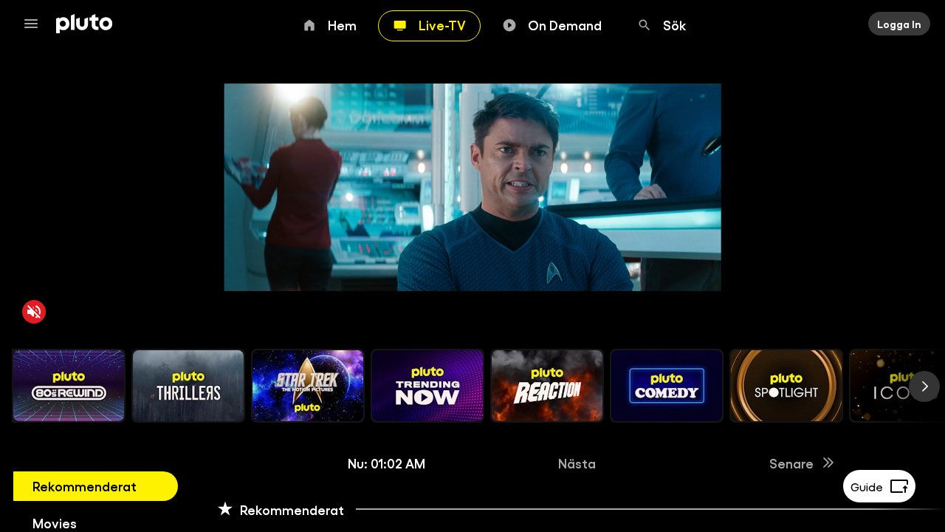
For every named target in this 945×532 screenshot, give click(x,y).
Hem (342, 24)
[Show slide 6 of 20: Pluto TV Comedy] (667, 386)
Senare (791, 462)
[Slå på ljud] (34, 312)
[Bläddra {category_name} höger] (924, 386)
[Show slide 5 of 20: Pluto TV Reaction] (547, 386)
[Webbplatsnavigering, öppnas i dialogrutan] (35, 23)
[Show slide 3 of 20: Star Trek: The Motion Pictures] (308, 386)
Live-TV (442, 24)
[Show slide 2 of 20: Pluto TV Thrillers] (188, 386)
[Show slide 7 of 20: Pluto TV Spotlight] (786, 386)
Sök (675, 24)
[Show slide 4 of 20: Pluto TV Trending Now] (427, 386)
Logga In (899, 24)
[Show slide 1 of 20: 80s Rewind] (69, 386)
